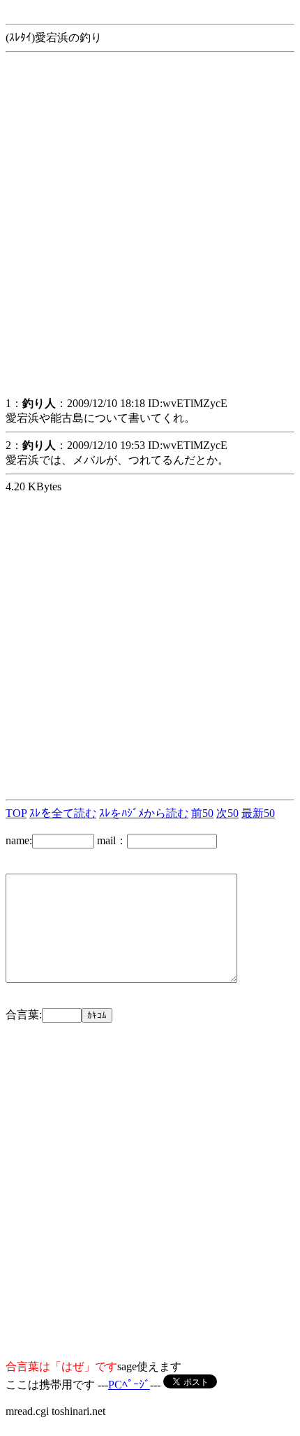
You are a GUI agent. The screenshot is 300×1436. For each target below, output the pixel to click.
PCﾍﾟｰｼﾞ (129, 1385)
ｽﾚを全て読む (62, 813)
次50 (227, 813)
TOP (16, 813)
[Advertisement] (150, 233)
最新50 (258, 813)
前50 (202, 813)
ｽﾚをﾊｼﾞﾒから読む (143, 813)
